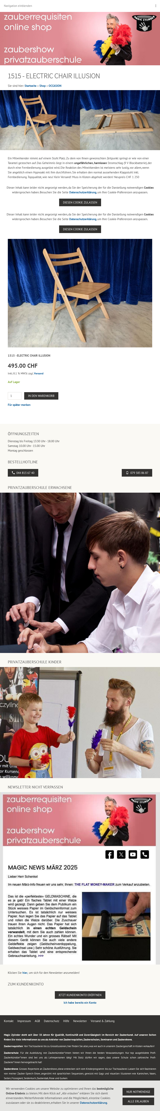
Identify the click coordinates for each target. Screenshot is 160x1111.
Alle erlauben (138, 1101)
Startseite (30, 86)
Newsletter (80, 1021)
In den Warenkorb (41, 396)
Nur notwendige (138, 1092)
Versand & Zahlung (103, 1021)
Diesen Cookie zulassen (80, 202)
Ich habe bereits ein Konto (80, 1002)
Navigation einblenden (18, 6)
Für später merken (19, 405)
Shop (42, 86)
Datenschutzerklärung (82, 192)
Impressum (24, 1021)
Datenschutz (51, 1021)
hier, (25, 973)
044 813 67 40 (25, 473)
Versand (39, 373)
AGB (37, 1021)
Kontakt (8, 1021)
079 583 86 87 (139, 473)
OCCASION (55, 86)
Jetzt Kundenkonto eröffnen (80, 995)
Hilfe (66, 1021)
